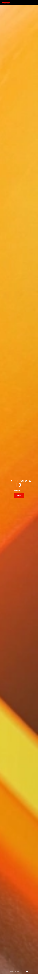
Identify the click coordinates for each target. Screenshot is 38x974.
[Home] (6, 3)
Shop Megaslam (19, 496)
